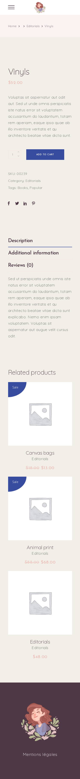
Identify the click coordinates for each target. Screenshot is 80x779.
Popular (36, 188)
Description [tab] (20, 240)
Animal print (40, 547)
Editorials (33, 26)
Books (23, 188)
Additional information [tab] (33, 253)
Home (12, 26)
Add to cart (45, 155)
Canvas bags (40, 453)
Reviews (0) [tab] (20, 265)
